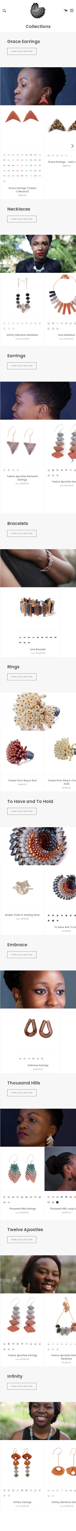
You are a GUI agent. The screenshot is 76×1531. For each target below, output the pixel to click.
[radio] (4, 155)
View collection (22, 51)
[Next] (72, 146)
